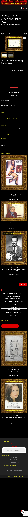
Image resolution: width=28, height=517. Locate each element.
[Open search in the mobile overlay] (14, 450)
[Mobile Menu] (26, 8)
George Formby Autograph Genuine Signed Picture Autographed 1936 (14, 270)
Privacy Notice (14, 460)
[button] (24, 38)
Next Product (21, 33)
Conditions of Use (14, 462)
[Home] (1, 24)
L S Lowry (14, 367)
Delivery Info (14, 446)
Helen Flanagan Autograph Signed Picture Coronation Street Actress (14, 418)
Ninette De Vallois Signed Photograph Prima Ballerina (14, 224)
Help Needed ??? (14, 315)
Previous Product (7, 33)
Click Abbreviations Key (6, 145)
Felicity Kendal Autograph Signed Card (13, 24)
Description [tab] (14, 89)
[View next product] (25, 34)
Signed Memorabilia (10, 80)
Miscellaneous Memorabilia (14, 299)
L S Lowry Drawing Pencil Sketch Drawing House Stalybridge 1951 (14, 370)
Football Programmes (14, 468)
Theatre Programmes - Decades (14, 293)
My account (14, 457)
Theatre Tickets (14, 307)
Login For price (14, 199)
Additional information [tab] (14, 92)
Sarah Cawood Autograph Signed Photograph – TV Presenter (14, 194)
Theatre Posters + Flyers (14, 301)
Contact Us (14, 443)
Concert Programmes (14, 312)
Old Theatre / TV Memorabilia (14, 470)
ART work (14, 304)
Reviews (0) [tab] (14, 95)
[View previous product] (2, 34)
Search (3, 282)
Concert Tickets (14, 310)
